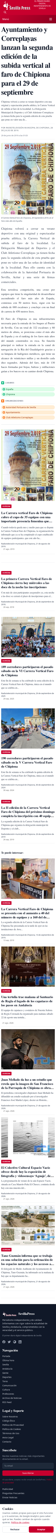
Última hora (8, 1360)
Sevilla (5, 1364)
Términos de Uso (10, 1433)
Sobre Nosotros (10, 1416)
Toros (5, 1381)
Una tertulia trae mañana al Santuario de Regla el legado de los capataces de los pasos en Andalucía (27, 1000)
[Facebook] (3, 1341)
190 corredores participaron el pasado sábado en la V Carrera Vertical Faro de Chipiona (27, 762)
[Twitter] (9, 1341)
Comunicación (9, 1385)
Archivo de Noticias (12, 1398)
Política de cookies (20, 1522)
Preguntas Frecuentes (13, 1493)
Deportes (6, 1377)
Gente (5, 1372)
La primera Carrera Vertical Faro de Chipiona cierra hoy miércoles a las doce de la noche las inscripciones (26, 582)
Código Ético (8, 1420)
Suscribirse (28, 1473)
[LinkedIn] (20, 1341)
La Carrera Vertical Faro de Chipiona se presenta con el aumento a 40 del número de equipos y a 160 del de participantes (27, 915)
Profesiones (8, 1393)
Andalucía (7, 1368)
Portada (6, 1356)
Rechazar (15, 1529)
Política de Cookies (11, 1429)
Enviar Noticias (9, 1497)
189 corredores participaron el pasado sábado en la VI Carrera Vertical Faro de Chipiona (27, 670)
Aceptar (41, 1529)
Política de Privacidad (13, 1424)
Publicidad (7, 1489)
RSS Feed (6, 1402)
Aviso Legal (8, 1437)
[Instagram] (14, 1341)
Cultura (6, 1389)
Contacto (6, 1441)
